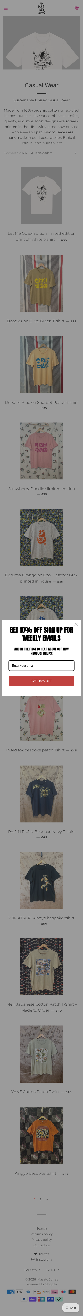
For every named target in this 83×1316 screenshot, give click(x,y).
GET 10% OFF (41, 681)
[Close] (76, 624)
